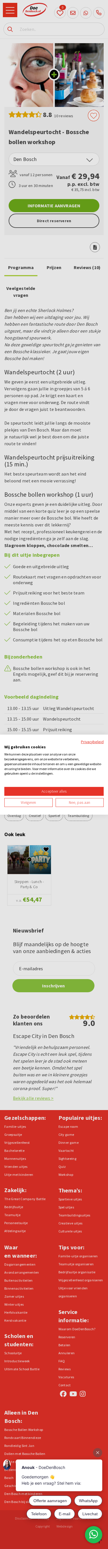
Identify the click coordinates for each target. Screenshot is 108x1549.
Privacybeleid (92, 741)
